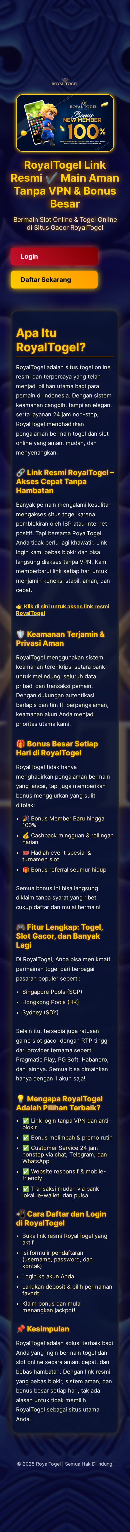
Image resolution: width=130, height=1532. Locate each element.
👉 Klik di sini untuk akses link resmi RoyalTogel (62, 609)
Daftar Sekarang (45, 279)
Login (27, 256)
